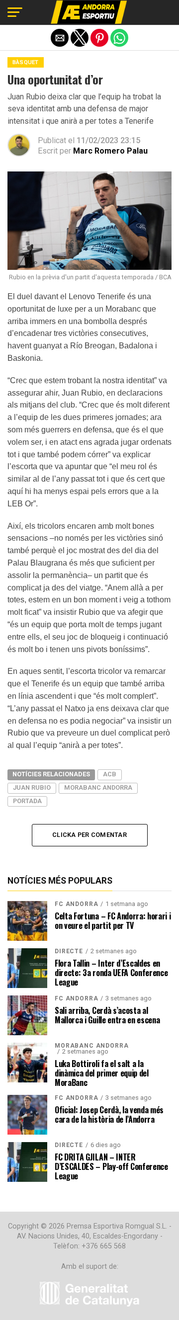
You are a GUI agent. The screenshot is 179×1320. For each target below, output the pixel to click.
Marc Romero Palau (110, 151)
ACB (109, 774)
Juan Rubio (32, 787)
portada (27, 801)
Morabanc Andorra (98, 787)
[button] (14, 12)
